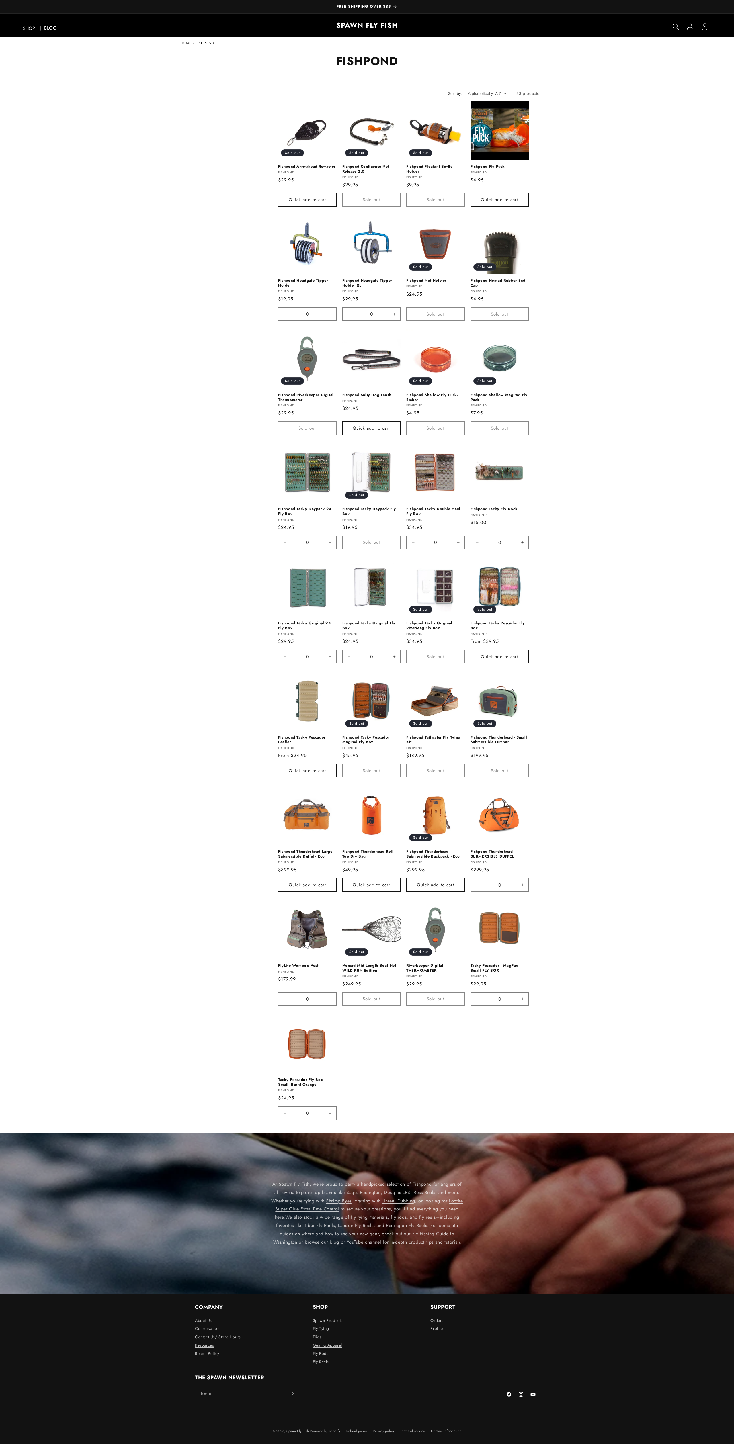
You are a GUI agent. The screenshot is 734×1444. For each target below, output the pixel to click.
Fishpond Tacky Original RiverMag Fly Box (429, 626)
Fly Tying (321, 1328)
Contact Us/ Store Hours (218, 1337)
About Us (203, 1320)
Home (186, 43)
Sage (351, 1192)
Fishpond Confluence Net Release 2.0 (365, 169)
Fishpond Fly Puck (488, 166)
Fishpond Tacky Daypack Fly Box (369, 511)
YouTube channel (364, 1242)
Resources (204, 1345)
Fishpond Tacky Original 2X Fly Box (304, 626)
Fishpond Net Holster (426, 280)
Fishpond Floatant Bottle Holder (429, 169)
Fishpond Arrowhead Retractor (307, 166)
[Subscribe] (291, 1393)
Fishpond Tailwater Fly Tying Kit (433, 740)
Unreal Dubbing (398, 1201)
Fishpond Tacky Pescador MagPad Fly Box (366, 740)
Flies (317, 1337)
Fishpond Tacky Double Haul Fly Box (433, 511)
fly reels (427, 1217)
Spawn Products (328, 1320)
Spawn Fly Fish (298, 1431)
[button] (675, 26)
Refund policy (356, 1431)
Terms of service (412, 1431)
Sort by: (455, 93)
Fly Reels (321, 1362)
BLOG (50, 28)
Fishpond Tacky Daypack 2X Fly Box (305, 511)
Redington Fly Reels (406, 1225)
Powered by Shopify (325, 1431)
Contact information (446, 1431)
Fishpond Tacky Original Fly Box (368, 626)
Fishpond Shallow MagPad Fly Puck (499, 397)
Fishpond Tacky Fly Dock (494, 509)
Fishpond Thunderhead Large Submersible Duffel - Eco (305, 854)
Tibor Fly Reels (319, 1225)
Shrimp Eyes (339, 1201)
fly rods (399, 1217)
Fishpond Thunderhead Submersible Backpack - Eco (433, 854)
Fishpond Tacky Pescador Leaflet (302, 740)
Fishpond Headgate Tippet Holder (303, 283)
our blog (330, 1242)
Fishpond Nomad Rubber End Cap (498, 283)
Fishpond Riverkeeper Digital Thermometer (306, 397)
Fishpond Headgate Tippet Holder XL (367, 283)
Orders (437, 1320)
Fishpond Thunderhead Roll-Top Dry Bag (368, 854)
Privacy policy (384, 1431)
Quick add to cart (307, 200)
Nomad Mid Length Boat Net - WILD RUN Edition (370, 968)
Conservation (207, 1328)
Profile (436, 1328)
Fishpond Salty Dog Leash (366, 395)
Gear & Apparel (327, 1345)
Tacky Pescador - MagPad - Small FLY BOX (496, 968)
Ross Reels (424, 1192)
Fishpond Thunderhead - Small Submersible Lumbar (499, 740)
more (453, 1192)
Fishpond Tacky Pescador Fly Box (498, 626)
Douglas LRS (397, 1192)
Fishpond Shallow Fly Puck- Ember (432, 397)
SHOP (29, 28)
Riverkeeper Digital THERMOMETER (424, 968)
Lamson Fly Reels (356, 1225)
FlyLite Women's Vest (298, 965)
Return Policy (207, 1353)
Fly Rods (321, 1353)
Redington (370, 1192)
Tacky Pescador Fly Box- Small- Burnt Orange (301, 1082)
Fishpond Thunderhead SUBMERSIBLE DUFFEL (492, 854)
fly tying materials (369, 1217)
